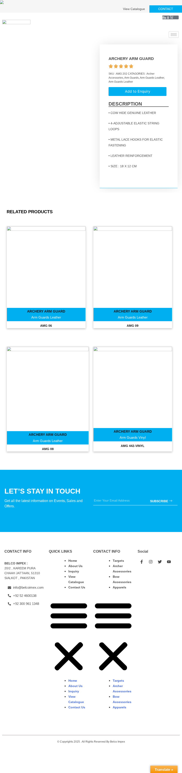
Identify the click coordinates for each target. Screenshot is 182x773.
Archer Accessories (122, 568)
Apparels (119, 587)
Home (72, 560)
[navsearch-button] (173, 25)
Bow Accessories (122, 579)
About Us (75, 566)
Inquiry (73, 571)
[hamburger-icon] (174, 34)
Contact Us (76, 587)
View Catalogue (76, 579)
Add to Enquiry (137, 91)
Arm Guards (131, 77)
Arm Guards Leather (152, 77)
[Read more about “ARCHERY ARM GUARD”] (46, 273)
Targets (118, 560)
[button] (69, 636)
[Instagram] (151, 562)
